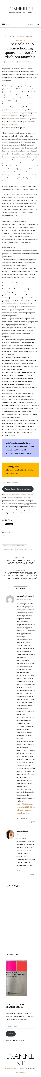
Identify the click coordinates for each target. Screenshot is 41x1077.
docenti (6, 546)
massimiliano (11, 62)
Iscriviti (10, 1034)
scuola (32, 549)
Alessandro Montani (25, 596)
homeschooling (8, 549)
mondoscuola (18, 36)
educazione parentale (18, 546)
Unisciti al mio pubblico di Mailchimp (17, 489)
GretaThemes (20, 1072)
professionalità (22, 549)
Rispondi (32, 822)
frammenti (20, 9)
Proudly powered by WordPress (14, 1068)
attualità (9, 36)
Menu (6, 24)
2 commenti (33, 62)
